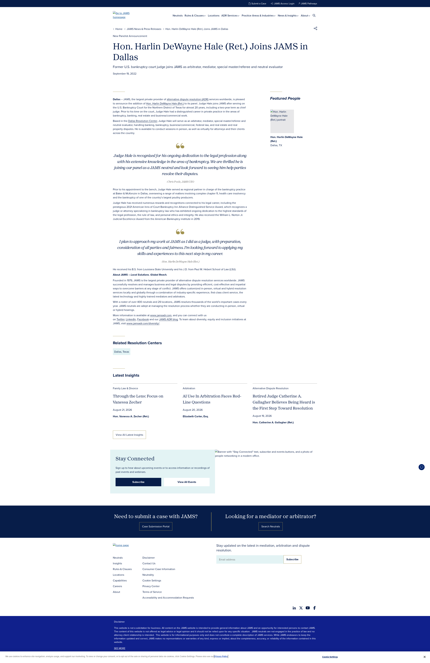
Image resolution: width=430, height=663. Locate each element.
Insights (117, 563)
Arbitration (189, 388)
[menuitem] (178, 15)
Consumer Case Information (158, 569)
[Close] (424, 656)
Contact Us (148, 563)
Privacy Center (151, 586)
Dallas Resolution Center (142, 121)
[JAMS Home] (126, 15)
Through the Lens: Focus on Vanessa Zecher (138, 399)
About (305, 15)
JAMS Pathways (309, 3)
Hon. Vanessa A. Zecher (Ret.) (131, 416)
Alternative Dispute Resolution (271, 388)
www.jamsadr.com (160, 315)
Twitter (120, 319)
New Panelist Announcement (130, 36)
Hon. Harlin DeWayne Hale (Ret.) (165, 103)
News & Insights (287, 15)
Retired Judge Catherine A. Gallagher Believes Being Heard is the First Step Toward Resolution (284, 402)
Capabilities (120, 580)
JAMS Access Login (284, 3)
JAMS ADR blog (168, 319)
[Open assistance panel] (422, 467)
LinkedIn (131, 319)
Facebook (143, 319)
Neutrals (178, 15)
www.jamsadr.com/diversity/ (142, 323)
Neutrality (148, 575)
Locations (213, 15)
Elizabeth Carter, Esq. (195, 416)
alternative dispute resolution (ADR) (187, 99)
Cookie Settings (151, 580)
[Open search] (314, 15)
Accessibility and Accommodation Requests (168, 597)
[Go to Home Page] (126, 545)
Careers (117, 586)
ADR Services (229, 15)
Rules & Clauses (194, 15)
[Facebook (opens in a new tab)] (314, 608)
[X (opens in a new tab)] (301, 607)
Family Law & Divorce (125, 388)
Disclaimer (148, 557)
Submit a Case (258, 3)
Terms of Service (152, 592)
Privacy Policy (221, 656)
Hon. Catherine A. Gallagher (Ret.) (273, 422)
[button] (315, 29)
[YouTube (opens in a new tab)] (308, 607)
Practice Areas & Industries (258, 15)
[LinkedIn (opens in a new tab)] (294, 607)
